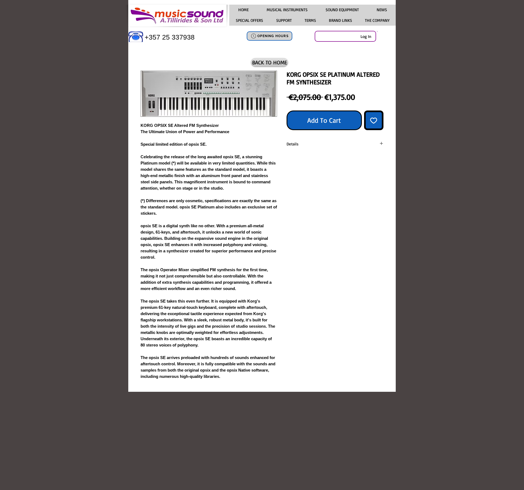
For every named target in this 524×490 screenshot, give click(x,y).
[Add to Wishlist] (374, 120)
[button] (286, 10)
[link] (377, 31)
